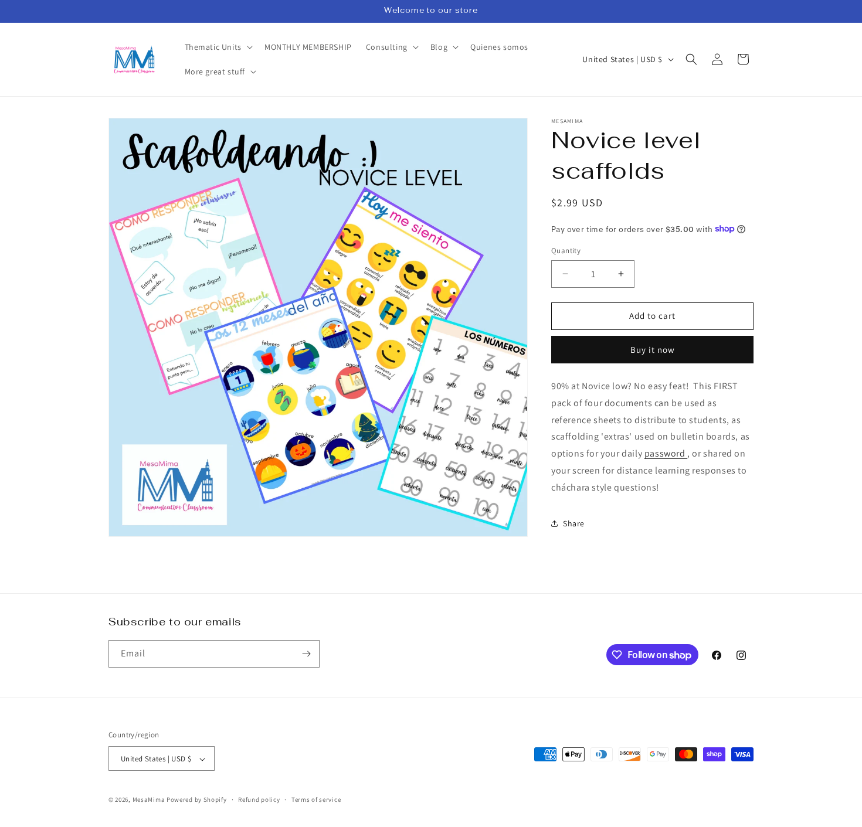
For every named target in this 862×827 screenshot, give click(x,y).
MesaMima (149, 800)
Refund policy (259, 799)
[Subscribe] (306, 654)
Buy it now (652, 349)
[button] (217, 47)
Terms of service (316, 799)
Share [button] (574, 523)
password (665, 453)
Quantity (566, 251)
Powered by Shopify (197, 800)
